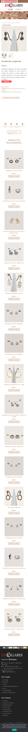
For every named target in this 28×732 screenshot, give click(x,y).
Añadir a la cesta (14, 176)
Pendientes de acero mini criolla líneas (14, 201)
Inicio (5, 723)
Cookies (5, 684)
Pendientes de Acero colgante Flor (14, 263)
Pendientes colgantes (14, 507)
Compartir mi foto (10, 1)
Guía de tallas (6, 707)
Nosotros (11, 723)
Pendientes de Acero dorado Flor (14, 446)
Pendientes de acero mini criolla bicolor (14, 568)
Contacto (5, 715)
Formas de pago (7, 690)
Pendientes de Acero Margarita (14, 324)
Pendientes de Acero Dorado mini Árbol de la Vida (14, 415)
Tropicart (19, 92)
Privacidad (5, 682)
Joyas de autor (19, 723)
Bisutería (12, 22)
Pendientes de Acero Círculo (14, 170)
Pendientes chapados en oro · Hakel (14, 384)
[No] (26, 727)
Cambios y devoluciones (9, 692)
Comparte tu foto (7, 711)
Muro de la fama (7, 713)
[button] (10, 97)
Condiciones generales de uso (10, 686)
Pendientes (18, 22)
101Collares (4, 22)
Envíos (4, 688)
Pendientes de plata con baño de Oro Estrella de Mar (14, 232)
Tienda (8, 22)
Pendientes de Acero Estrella (14, 477)
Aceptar (14, 729)
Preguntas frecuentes (8, 703)
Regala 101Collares (7, 705)
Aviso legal (5, 680)
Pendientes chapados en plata (14, 293)
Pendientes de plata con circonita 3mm (14, 598)
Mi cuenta (5, 701)
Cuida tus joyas (7, 709)
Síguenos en (4, 659)
